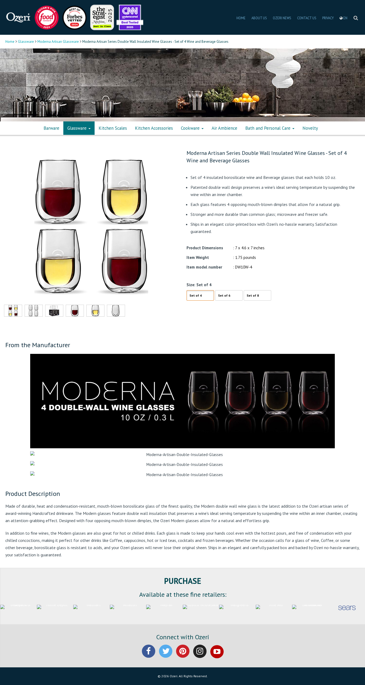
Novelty (310, 128)
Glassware (26, 41)
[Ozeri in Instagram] (200, 655)
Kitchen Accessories (154, 128)
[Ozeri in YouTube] (217, 655)
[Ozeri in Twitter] (166, 655)
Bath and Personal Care (268, 128)
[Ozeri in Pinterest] (183, 655)
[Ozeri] (18, 17)
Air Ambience (224, 128)
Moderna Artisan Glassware (58, 41)
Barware (51, 128)
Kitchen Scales (113, 128)
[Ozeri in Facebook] (149, 655)
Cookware (191, 128)
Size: (191, 284)
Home (9, 41)
